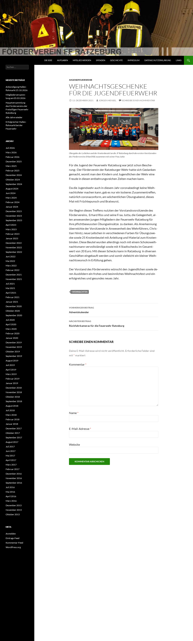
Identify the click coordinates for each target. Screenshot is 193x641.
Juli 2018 (10, 410)
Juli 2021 (10, 283)
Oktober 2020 (13, 310)
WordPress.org (13, 547)
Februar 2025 (12, 170)
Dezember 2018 (14, 387)
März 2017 (11, 464)
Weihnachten (79, 292)
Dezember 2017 (14, 428)
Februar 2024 (12, 202)
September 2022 (14, 252)
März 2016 (11, 500)
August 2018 (12, 405)
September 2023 (14, 220)
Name (73, 413)
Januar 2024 (12, 206)
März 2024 (11, 197)
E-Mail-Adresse (80, 428)
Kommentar (77, 364)
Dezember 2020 (14, 306)
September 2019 (14, 356)
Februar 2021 (12, 297)
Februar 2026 (12, 157)
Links (179, 60)
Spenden (100, 60)
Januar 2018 (12, 423)
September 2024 (14, 184)
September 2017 (14, 437)
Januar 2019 (12, 383)
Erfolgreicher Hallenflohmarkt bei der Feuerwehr (16, 125)
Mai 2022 (10, 261)
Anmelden (11, 533)
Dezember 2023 (14, 211)
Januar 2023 (12, 238)
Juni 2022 (10, 256)
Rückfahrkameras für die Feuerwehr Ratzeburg (96, 323)
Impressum (133, 60)
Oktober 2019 (13, 351)
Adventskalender (81, 310)
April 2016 (11, 496)
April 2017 (11, 460)
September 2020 (14, 315)
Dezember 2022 (14, 243)
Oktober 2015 (13, 514)
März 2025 (11, 166)
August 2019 (12, 360)
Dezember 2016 (14, 473)
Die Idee (48, 60)
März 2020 (11, 328)
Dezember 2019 (14, 342)
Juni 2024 (10, 193)
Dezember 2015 (14, 505)
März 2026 (11, 152)
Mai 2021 (10, 288)
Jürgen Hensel (107, 100)
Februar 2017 (12, 469)
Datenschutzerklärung (157, 60)
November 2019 (14, 347)
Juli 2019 (10, 365)
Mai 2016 (10, 491)
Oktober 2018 (13, 396)
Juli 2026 (10, 147)
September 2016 (14, 482)
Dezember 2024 (14, 175)
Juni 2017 (10, 451)
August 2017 (12, 442)
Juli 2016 (10, 487)
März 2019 (11, 374)
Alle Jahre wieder (14, 117)
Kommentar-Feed (14, 542)
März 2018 (11, 414)
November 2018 (14, 392)
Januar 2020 (12, 338)
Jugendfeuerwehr (80, 79)
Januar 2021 (12, 301)
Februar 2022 (12, 270)
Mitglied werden (82, 60)
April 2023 (11, 224)
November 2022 (14, 247)
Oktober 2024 (13, 179)
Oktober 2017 (13, 433)
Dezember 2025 (14, 161)
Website (74, 444)
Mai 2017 (10, 455)
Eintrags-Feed (12, 538)
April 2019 (11, 369)
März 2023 (11, 229)
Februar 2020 (12, 333)
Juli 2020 (10, 319)
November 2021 (14, 279)
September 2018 (14, 401)
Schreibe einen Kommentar (138, 100)
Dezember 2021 (14, 274)
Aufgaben (62, 60)
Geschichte (116, 60)
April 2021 (11, 292)
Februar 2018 (12, 419)
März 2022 (11, 265)
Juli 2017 (10, 446)
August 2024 (12, 188)
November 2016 (14, 478)
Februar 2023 (12, 233)
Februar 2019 (12, 378)
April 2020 (11, 324)
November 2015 (14, 509)
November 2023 (14, 215)
